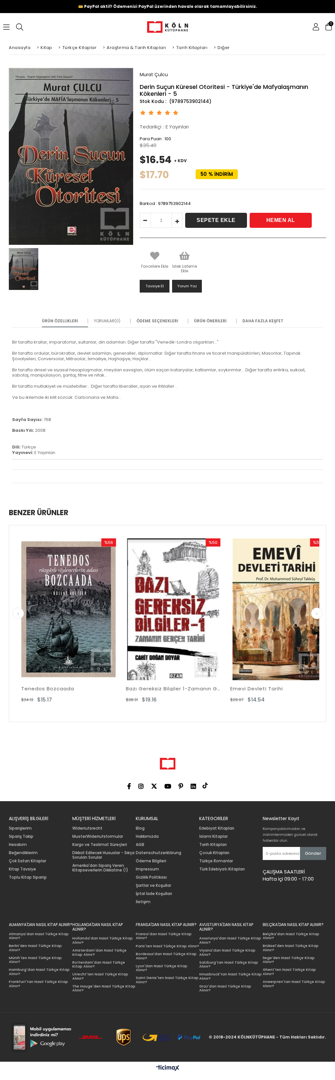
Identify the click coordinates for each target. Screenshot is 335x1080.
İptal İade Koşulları (154, 893)
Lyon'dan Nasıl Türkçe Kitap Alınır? (161, 968)
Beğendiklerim (23, 853)
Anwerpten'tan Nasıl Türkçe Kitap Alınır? (294, 984)
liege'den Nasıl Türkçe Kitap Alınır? (289, 960)
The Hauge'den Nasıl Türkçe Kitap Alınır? (103, 988)
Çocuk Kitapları (214, 853)
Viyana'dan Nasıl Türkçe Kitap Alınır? (227, 952)
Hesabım (18, 844)
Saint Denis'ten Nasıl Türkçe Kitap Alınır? (167, 980)
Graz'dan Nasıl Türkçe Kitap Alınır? (225, 988)
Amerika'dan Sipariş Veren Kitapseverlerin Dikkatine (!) (100, 867)
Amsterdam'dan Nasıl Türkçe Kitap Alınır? (99, 952)
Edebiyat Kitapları (216, 828)
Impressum (147, 869)
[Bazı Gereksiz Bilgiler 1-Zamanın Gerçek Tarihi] (92, 609)
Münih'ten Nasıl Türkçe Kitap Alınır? (35, 960)
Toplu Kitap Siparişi (27, 877)
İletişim (143, 902)
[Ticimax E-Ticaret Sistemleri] (167, 1068)
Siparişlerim (20, 828)
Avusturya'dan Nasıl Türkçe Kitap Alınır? (230, 940)
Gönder (313, 853)
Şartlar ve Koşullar (153, 885)
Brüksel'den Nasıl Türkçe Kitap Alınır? (291, 948)
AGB (140, 844)
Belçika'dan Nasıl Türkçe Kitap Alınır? (291, 936)
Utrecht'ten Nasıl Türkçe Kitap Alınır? (100, 976)
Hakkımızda (147, 836)
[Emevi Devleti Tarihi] (197, 609)
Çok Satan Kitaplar (27, 861)
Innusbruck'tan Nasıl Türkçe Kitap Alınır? (230, 976)
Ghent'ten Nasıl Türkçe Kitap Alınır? (289, 972)
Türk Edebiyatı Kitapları (222, 869)
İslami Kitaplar (213, 836)
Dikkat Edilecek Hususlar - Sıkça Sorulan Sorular (103, 855)
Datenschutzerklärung (158, 853)
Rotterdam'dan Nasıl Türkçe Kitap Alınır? (98, 964)
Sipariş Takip (21, 836)
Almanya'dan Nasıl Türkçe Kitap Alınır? (39, 936)
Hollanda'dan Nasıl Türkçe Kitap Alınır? (102, 940)
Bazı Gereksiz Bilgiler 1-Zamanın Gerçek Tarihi (92, 688)
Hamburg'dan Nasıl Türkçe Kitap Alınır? (39, 972)
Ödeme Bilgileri (151, 861)
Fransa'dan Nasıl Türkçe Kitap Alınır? (164, 936)
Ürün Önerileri (210, 321)
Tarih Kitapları (213, 844)
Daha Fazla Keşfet (262, 321)
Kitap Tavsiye (22, 869)
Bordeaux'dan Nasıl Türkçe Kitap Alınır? (166, 956)
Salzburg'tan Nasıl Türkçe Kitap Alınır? (228, 964)
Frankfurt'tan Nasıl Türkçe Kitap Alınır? (38, 984)
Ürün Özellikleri (60, 321)
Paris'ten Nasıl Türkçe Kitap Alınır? (167, 946)
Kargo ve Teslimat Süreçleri (99, 844)
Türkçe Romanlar (216, 861)
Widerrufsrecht (87, 828)
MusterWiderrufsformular (97, 836)
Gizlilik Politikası (151, 877)
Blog (140, 828)
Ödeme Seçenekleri (157, 321)
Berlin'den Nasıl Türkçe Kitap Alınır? (35, 948)
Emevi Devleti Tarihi (176, 688)
